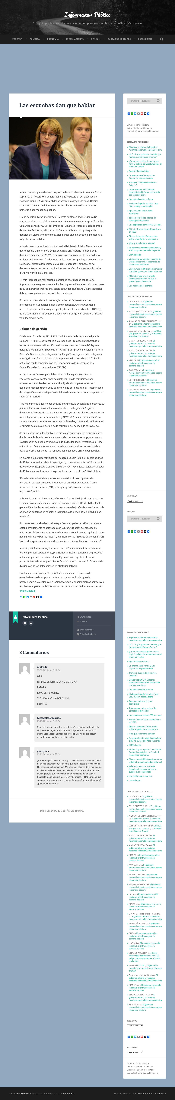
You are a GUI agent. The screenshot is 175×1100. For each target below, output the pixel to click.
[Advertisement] (87, 64)
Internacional (75, 39)
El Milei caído (135, 255)
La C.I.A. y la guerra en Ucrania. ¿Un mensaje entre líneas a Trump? (145, 155)
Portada (17, 39)
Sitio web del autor (31, 623)
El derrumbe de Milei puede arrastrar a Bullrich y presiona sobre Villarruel (145, 270)
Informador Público (88, 14)
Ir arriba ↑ (160, 1093)
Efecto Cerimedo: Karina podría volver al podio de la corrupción (143, 237)
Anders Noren (144, 1093)
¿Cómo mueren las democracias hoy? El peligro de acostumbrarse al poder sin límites (145, 164)
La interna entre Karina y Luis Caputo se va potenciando (142, 176)
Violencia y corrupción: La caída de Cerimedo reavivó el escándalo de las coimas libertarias (145, 262)
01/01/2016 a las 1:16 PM (48, 721)
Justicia (83, 621)
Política (35, 39)
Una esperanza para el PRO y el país (145, 225)
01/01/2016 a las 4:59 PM (48, 754)
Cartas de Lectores (119, 39)
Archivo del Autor (24, 623)
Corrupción (145, 39)
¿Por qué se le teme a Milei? (142, 243)
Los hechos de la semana (140, 286)
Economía (53, 39)
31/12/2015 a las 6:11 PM (48, 670)
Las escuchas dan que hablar (57, 105)
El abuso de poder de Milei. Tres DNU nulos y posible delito (143, 205)
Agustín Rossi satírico (139, 171)
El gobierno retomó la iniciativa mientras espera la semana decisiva (145, 148)
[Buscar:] (144, 101)
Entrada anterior (87, 630)
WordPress (68, 1093)
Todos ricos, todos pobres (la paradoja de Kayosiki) (142, 219)
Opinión (95, 39)
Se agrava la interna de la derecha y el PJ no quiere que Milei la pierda (145, 249)
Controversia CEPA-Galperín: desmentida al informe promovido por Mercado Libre (144, 192)
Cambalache (134, 780)
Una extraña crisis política (141, 199)
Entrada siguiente (88, 634)
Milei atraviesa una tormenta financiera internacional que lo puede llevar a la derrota (143, 279)
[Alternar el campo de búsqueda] (161, 39)
